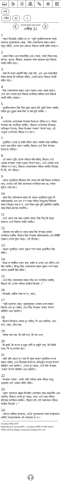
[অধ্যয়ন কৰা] (13, 3)
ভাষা (5, 11)
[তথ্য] (22, 3)
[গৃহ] (4, 4)
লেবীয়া (6, 18)
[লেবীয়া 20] (15, 28)
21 (16, 18)
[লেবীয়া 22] (45, 28)
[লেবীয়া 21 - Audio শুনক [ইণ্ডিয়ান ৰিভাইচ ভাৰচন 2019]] (31, 477)
